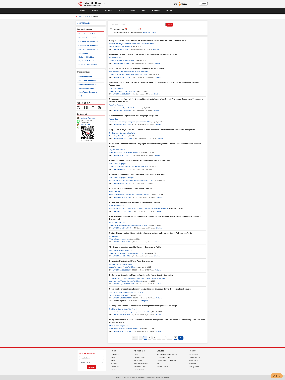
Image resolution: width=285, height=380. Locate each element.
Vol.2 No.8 (164, 208)
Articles (95, 11)
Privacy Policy (194, 367)
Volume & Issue (162, 367)
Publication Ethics (195, 357)
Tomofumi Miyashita (116, 88)
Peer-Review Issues (141, 363)
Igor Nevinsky (128, 292)
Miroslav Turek (127, 264)
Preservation (193, 360)
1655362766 (85, 124)
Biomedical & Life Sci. (86, 34)
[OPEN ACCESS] (180, 4)
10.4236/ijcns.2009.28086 (122, 211)
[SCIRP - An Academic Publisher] (91, 4)
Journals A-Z (115, 354)
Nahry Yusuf (113, 250)
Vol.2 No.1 (140, 253)
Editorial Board (136, 32)
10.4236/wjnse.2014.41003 (122, 197)
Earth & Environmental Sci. (88, 49)
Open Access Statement (87, 92)
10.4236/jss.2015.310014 (122, 331)
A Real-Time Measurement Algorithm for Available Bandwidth (134, 202)
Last (169, 338)
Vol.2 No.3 (128, 46)
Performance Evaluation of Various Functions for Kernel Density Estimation (141, 275)
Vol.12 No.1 (150, 180)
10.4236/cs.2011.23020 (121, 49)
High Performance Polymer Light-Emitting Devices (130, 188)
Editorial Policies (139, 357)
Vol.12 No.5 (132, 91)
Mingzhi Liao (124, 326)
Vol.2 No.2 (145, 74)
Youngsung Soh (114, 278)
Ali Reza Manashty (141, 72)
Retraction (192, 363)
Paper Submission (85, 76)
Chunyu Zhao (114, 326)
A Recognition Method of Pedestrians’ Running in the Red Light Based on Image (143, 306)
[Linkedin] (92, 107)
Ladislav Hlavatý (115, 264)
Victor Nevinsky (138, 292)
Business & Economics (87, 38)
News (132, 11)
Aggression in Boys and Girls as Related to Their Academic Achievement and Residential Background (152, 130)
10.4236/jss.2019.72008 (121, 155)
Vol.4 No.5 (121, 136)
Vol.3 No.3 (145, 225)
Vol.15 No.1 (132, 108)
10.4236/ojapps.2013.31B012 (123, 284)
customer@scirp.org (88, 118)
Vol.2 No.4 (132, 60)
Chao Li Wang (123, 309)
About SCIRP (140, 351)
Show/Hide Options (149, 32)
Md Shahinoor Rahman (117, 133)
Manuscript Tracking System (167, 354)
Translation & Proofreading (166, 360)
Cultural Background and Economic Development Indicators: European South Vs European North (150, 233)
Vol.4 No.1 (147, 194)
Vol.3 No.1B (137, 281)
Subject (113, 357)
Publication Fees (140, 367)
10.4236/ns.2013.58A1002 (122, 298)
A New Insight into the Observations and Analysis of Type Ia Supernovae (139, 160)
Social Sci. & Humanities (87, 65)
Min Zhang (113, 309)
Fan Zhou (121, 222)
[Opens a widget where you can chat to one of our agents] (277, 376)
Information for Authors (87, 80)
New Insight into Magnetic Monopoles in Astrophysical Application (137, 174)
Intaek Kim (161, 278)
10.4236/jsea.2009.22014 (122, 124)
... (159, 338)
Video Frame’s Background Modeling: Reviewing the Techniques (136, 68)
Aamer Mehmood (137, 278)
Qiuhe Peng (113, 164)
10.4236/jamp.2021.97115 (122, 169)
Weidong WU (119, 206)
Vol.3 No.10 (136, 328)
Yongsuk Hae (126, 278)
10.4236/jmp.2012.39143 (122, 270)
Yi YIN (111, 206)
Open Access (193, 354)
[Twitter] (78, 107)
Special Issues (139, 370)
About (143, 11)
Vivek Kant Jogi (114, 192)
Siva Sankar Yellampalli (145, 44)
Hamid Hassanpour (116, 72)
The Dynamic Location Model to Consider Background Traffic (135, 247)
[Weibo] (99, 107)
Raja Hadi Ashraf (150, 278)
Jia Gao (122, 150)
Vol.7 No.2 (136, 152)
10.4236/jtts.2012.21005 (121, 256)
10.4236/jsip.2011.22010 (121, 77)
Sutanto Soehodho (125, 250)
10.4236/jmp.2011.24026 (121, 63)
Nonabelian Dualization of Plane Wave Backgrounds (131, 261)
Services (156, 11)
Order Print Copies (163, 357)
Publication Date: (118, 29)
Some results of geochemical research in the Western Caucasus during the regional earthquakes (150, 289)
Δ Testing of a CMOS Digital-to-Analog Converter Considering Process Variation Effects (147, 40)
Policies (192, 351)
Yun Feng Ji (132, 309)
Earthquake (144, 301)
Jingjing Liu (122, 164)
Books (121, 11)
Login (203, 4)
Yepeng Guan (114, 119)
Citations (156, 49)
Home (83, 11)
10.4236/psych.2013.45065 (122, 138)
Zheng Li (130, 177)
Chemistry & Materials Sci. (88, 41)
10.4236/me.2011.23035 (121, 242)
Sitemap (114, 363)
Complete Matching (120, 32)
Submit (169, 11)
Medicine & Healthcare (87, 57)
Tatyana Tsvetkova (115, 292)
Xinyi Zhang (113, 222)
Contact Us (115, 367)
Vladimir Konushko (115, 58)
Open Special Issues (86, 88)
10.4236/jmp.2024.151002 (122, 111)
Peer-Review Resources (87, 84)
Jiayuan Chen (114, 150)
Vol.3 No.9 (132, 267)
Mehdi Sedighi (129, 72)
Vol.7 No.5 (147, 312)
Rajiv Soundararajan (116, 44)
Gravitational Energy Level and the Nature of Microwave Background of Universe (143, 54)
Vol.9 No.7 (144, 166)
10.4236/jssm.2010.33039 (122, 228)
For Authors (138, 360)
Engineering (83, 53)
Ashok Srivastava (130, 44)
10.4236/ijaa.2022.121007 (122, 183)
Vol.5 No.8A (125, 295)
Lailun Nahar (130, 133)
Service (160, 351)
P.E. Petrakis (113, 236)
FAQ (80, 96)
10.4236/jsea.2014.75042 (122, 315)
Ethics (136, 354)
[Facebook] (86, 107)
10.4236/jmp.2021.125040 (122, 94)
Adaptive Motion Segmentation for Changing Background (133, 116)
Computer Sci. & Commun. (88, 45)
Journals (108, 11)
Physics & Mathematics (87, 61)
